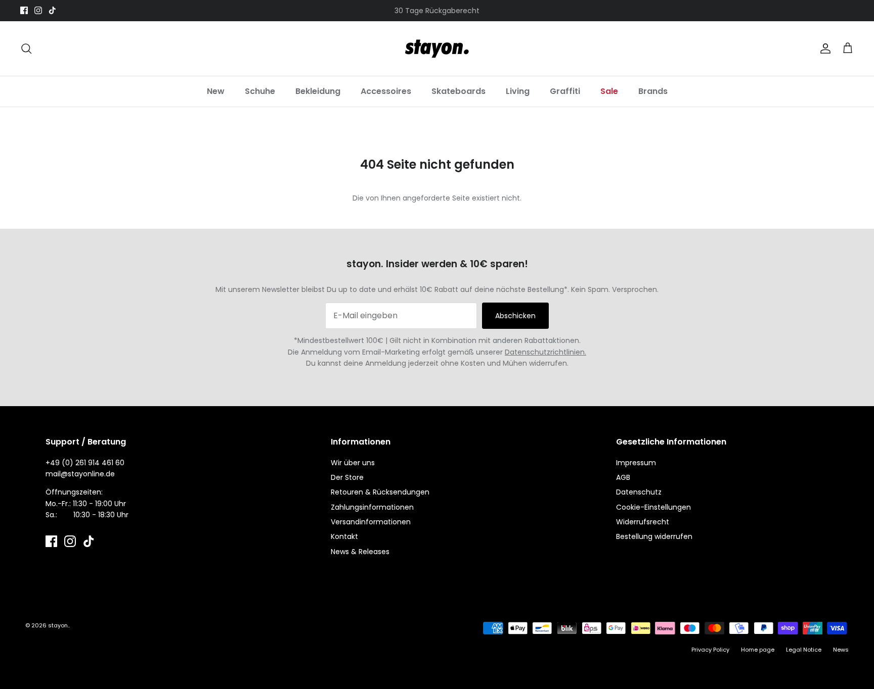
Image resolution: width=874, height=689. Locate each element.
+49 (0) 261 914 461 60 (85, 463)
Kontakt (344, 536)
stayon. (58, 625)
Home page (757, 650)
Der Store (347, 477)
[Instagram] (38, 10)
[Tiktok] (52, 10)
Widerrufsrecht (642, 522)
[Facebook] (24, 10)
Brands (653, 91)
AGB (623, 477)
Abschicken (515, 316)
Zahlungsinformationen (372, 507)
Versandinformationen (371, 522)
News (841, 650)
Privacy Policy (710, 650)
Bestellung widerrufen (654, 536)
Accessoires (386, 91)
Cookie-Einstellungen (653, 507)
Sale (609, 91)
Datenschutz (639, 492)
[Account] (823, 48)
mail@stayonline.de (80, 474)
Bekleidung (317, 91)
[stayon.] (437, 48)
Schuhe (260, 91)
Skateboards (458, 91)
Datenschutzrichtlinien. (545, 352)
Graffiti (565, 91)
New (216, 91)
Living (518, 91)
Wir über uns (353, 463)
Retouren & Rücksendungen (380, 492)
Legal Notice (803, 650)
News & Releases (360, 552)
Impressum (636, 463)
